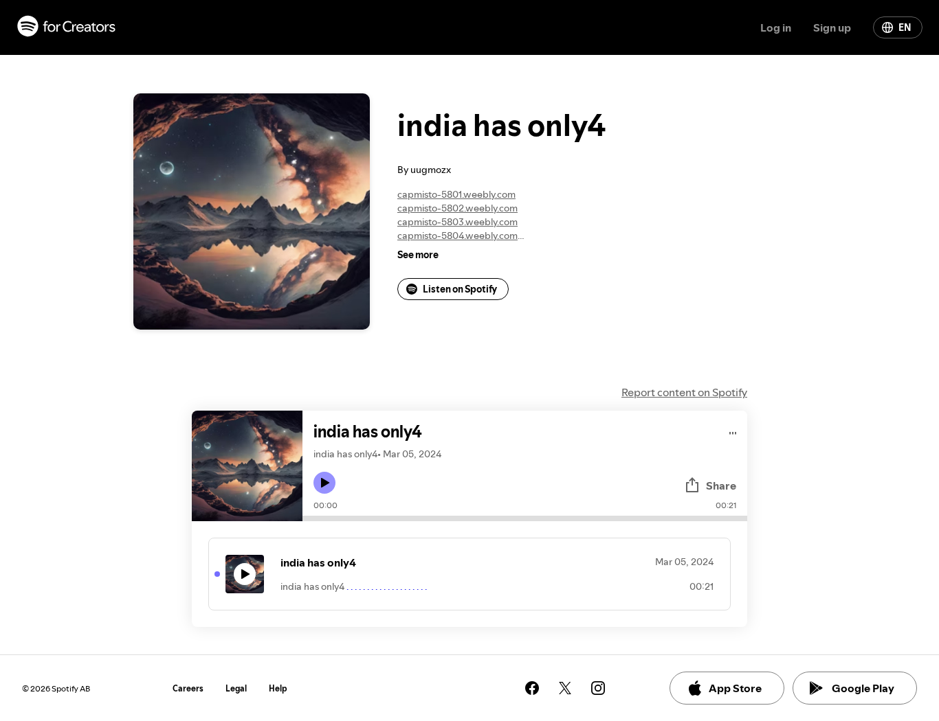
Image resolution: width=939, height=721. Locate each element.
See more (418, 255)
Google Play (863, 688)
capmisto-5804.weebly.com (457, 235)
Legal (236, 688)
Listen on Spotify (460, 289)
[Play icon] (324, 483)
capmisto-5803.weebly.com (457, 222)
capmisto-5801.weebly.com (456, 194)
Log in (775, 27)
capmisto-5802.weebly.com (457, 208)
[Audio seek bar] (524, 518)
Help (278, 688)
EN (904, 27)
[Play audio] (733, 431)
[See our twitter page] (565, 688)
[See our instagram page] (598, 688)
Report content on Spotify (684, 392)
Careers (188, 688)
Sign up (832, 27)
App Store (735, 688)
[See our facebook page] (532, 688)
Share (721, 485)
